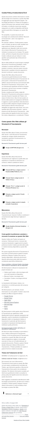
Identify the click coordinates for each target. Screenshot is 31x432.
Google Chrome (8, 296)
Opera (6, 308)
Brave (5, 306)
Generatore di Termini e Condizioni (10, 409)
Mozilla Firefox (8, 298)
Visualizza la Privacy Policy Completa (21, 420)
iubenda (21, 409)
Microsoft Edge (8, 304)
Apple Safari (7, 300)
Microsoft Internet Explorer (11, 302)
